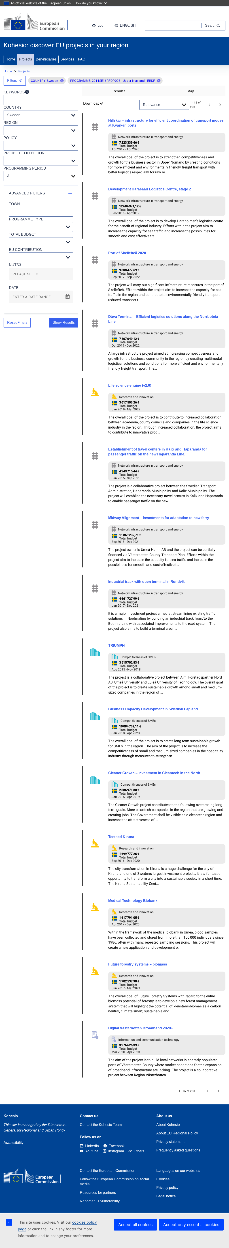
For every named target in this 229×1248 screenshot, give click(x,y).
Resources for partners (98, 1192)
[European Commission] (40, 22)
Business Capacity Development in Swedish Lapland (153, 709)
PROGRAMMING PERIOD (25, 168)
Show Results (64, 322)
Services (67, 59)
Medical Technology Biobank (132, 901)
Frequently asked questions (178, 1150)
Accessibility (13, 1143)
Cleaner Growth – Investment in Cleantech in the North (154, 773)
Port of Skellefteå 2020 (127, 253)
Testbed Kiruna (121, 837)
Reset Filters (17, 322)
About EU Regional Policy (177, 1133)
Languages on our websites (178, 1171)
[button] (62, 81)
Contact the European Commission (107, 1171)
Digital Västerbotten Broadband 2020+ (140, 1028)
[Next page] (220, 104)
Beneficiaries (46, 59)
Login (102, 25)
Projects (25, 59)
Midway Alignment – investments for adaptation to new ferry (158, 518)
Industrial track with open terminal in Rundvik (146, 582)
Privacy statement (170, 1142)
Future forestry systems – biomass (137, 964)
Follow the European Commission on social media (114, 1181)
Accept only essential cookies (191, 1224)
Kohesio (11, 1116)
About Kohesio (168, 1125)
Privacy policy (167, 1188)
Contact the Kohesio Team (101, 1125)
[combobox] (41, 275)
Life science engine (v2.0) (129, 385)
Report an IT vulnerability (100, 1201)
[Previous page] (209, 104)
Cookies (163, 1179)
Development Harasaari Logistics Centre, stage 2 (149, 189)
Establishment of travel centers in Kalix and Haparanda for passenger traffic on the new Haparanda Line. (157, 451)
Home (10, 59)
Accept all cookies (135, 1224)
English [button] (128, 25)
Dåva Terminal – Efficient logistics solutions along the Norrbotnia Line (163, 319)
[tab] (119, 91)
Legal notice (166, 1196)
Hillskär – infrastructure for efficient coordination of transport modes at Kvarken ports (166, 123)
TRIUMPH (116, 645)
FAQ (81, 59)
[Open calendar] (67, 296)
